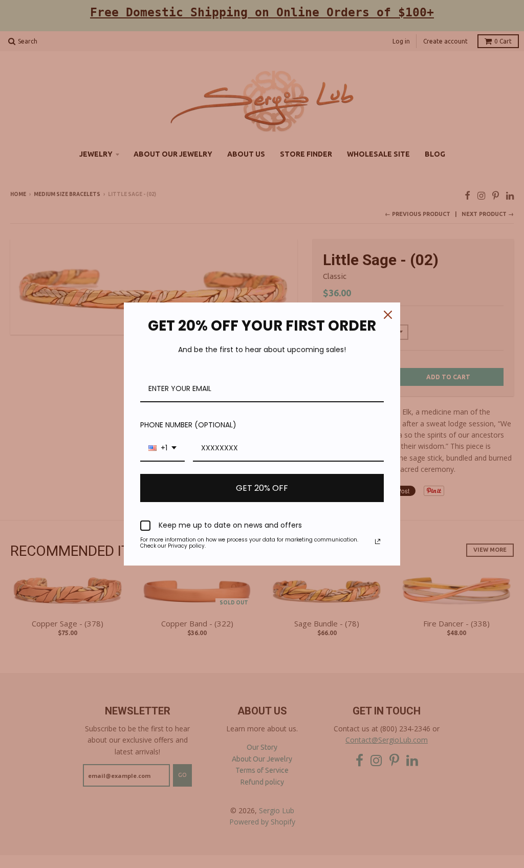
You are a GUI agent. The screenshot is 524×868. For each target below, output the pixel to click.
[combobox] (162, 449)
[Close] (388, 314)
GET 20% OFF (262, 488)
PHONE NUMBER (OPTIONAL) (188, 425)
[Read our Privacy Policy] (378, 541)
